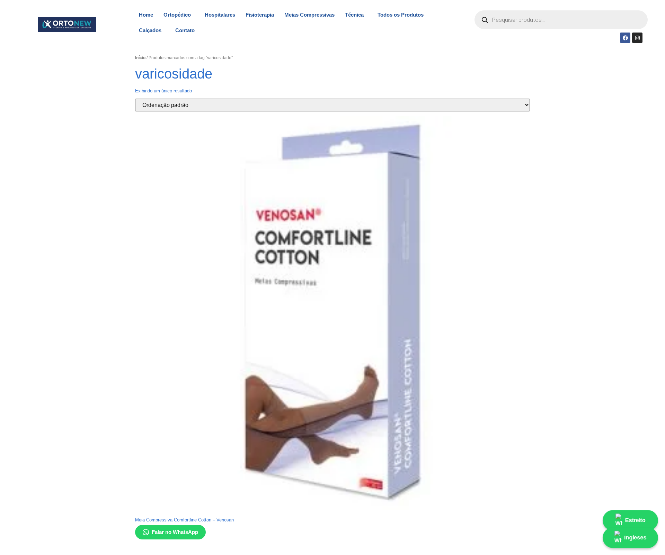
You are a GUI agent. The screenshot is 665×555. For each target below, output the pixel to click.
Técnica (354, 15)
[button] (179, 14)
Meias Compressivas (309, 15)
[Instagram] (637, 38)
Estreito (635, 520)
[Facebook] (625, 38)
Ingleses (636, 537)
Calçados (150, 30)
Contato (185, 30)
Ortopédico (177, 15)
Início (140, 57)
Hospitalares (220, 15)
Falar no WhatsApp (175, 532)
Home (146, 15)
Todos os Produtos (401, 15)
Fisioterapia (260, 15)
